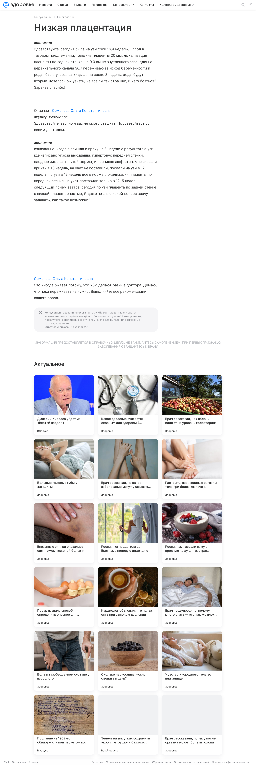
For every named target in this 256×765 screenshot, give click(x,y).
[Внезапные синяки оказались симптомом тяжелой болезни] (64, 533)
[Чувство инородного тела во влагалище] (192, 661)
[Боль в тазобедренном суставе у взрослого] (64, 661)
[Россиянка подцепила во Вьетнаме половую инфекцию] (128, 533)
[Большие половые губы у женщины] (64, 469)
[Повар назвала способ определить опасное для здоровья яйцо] (64, 597)
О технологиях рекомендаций (191, 762)
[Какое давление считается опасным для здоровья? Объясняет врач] (128, 405)
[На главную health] (21, 5)
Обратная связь (161, 762)
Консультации (43, 17)
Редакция (97, 762)
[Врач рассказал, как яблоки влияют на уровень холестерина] (192, 405)
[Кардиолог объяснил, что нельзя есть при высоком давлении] (128, 597)
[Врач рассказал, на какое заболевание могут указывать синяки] (128, 469)
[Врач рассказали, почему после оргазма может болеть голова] (192, 725)
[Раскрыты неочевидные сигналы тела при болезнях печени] (192, 469)
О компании (19, 762)
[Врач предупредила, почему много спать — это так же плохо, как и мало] (192, 597)
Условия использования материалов (127, 762)
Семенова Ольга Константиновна (81, 110)
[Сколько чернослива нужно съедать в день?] (128, 661)
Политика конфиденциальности (230, 762)
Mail (6, 762)
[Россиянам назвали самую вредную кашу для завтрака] (192, 533)
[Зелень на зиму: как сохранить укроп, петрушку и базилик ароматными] (128, 725)
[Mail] (6, 5)
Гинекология (65, 17)
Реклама (34, 762)
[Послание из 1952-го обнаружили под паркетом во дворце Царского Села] (64, 725)
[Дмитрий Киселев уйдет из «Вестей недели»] (64, 405)
